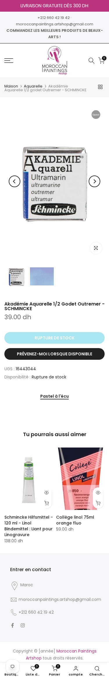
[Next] (94, 181)
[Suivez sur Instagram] (23, 625)
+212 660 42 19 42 (53, 17)
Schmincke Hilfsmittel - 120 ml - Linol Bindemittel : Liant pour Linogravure (28, 526)
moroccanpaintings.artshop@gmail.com (54, 24)
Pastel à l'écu (54, 396)
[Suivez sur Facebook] (12, 625)
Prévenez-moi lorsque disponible (54, 354)
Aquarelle (33, 86)
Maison (11, 86)
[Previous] (14, 181)
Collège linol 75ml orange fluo (75, 520)
